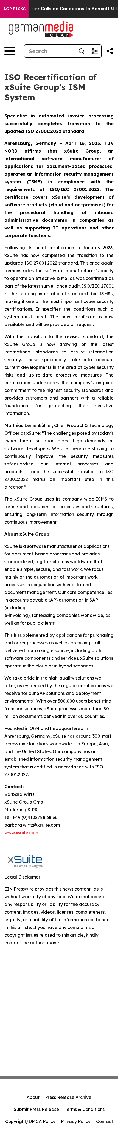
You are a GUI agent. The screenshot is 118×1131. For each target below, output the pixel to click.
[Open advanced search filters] (94, 51)
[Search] (81, 51)
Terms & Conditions (84, 1109)
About (33, 1097)
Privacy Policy (76, 1121)
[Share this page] (110, 51)
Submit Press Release (36, 1109)
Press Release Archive (68, 1097)
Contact (104, 1121)
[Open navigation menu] (9, 51)
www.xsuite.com (21, 832)
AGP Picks (14, 8)
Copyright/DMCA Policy (30, 1121)
